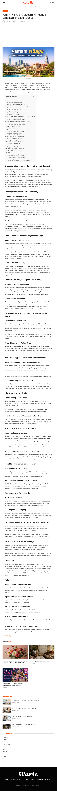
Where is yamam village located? (16, 159)
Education (5, 742)
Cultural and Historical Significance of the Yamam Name (20, 116)
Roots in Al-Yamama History (15, 118)
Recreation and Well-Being (14, 114)
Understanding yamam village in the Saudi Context (19, 99)
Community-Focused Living (15, 109)
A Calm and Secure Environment (16, 112)
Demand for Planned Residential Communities (19, 123)
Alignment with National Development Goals (18, 135)
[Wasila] (28, 2)
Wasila (39, 785)
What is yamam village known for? (16, 154)
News (4, 754)
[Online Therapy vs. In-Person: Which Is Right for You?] (7, 710)
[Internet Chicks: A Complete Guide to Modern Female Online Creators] (15, 675)
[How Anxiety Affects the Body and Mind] (7, 718)
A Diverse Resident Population (15, 138)
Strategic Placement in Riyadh (15, 102)
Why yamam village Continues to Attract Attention (19, 147)
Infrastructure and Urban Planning (15, 131)
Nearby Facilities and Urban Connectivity (18, 104)
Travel (4, 761)
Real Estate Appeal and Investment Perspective (18, 121)
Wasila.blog (8, 636)
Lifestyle (5, 10)
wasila (8, 21)
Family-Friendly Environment (15, 128)
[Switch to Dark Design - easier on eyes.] (51, 2)
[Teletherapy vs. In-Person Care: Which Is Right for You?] (7, 702)
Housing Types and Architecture (16, 107)
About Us (13, 779)
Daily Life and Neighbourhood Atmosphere (18, 140)
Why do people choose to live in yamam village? (19, 160)
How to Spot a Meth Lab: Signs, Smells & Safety (23, 724)
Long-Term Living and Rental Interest (17, 124)
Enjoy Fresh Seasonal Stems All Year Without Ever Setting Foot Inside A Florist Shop (15, 662)
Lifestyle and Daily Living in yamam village (17, 111)
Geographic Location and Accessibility (16, 101)
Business (5, 739)
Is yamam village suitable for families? (17, 155)
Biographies (6, 737)
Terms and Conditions (43, 779)
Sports (4, 756)
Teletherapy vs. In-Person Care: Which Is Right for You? (25, 700)
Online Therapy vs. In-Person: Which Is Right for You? (25, 708)
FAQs (8, 152)
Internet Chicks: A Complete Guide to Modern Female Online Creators (13, 684)
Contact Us (20, 779)
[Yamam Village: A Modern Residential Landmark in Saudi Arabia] (28, 76)
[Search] (53, 2)
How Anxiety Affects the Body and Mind (22, 716)
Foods (4, 746)
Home (6, 779)
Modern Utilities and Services (15, 133)
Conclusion (10, 150)
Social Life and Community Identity (15, 136)
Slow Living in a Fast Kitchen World (39, 661)
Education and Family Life (13, 126)
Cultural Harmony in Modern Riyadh (17, 119)
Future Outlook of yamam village (15, 148)
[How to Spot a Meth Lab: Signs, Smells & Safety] (7, 726)
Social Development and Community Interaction (19, 129)
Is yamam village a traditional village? (17, 157)
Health (4, 749)
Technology (5, 758)
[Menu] (4, 2)
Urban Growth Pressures (14, 143)
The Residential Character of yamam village (17, 106)
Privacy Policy (30, 779)
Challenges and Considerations (15, 141)
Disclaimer (28, 782)
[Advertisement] (28, 34)
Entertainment (6, 744)
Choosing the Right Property (15, 145)
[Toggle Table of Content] (33, 97)
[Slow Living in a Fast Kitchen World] (41, 652)
